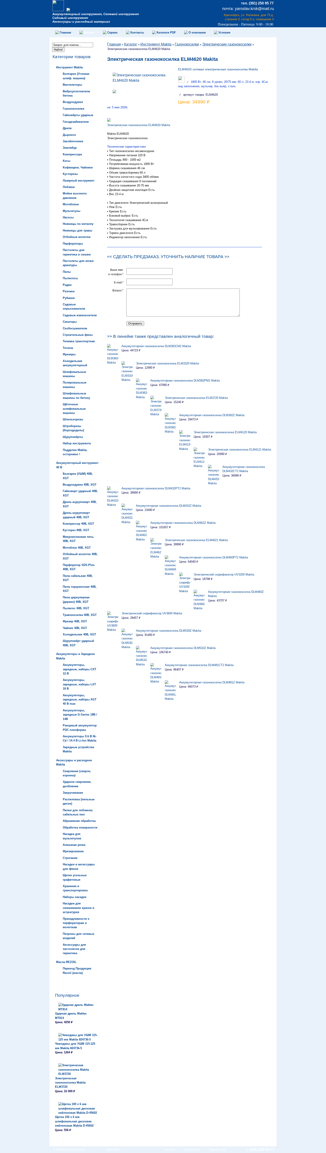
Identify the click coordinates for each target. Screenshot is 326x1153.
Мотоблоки (71, 204)
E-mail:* (119, 282)
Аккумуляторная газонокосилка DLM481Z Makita (211, 682)
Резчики (69, 291)
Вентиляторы (72, 84)
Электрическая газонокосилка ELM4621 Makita (196, 540)
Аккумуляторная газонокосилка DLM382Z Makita (211, 415)
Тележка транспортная (79, 341)
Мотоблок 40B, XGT (77, 547)
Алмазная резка (74, 844)
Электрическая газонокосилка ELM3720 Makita (196, 397)
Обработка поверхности (80, 827)
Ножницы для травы (77, 230)
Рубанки (69, 298)
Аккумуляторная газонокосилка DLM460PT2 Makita (213, 557)
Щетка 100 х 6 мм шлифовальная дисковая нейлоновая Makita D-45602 (74, 1121)
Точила (68, 348)
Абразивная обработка (79, 821)
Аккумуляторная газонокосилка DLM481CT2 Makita (199, 665)
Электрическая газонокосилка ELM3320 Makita (167, 363)
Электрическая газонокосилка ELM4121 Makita (239, 449)
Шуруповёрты (73, 437)
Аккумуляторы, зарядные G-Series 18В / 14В (80, 715)
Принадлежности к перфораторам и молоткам (76, 923)
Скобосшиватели (75, 328)
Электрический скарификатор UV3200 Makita (224, 574)
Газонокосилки (73, 108)
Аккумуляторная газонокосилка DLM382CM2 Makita (156, 346)
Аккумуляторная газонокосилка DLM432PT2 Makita (156, 488)
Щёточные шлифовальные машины (74, 409)
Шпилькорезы (73, 419)
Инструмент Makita (69, 67)
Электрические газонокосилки (226, 44)
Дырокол (69, 134)
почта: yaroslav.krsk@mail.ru (248, 8)
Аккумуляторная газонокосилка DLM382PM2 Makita (185, 380)
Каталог (130, 44)
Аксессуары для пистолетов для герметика (74, 949)
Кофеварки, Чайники (78, 167)
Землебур (70, 147)
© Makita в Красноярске (69, 1149)
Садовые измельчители (80, 315)
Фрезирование (73, 851)
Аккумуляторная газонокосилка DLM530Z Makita (168, 630)
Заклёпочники (73, 141)
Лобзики (69, 187)
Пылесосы (70, 278)
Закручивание (73, 792)
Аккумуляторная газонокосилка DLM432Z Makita (168, 505)
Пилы (67, 271)
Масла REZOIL (66, 962)
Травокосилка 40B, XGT (80, 615)
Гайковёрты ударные (78, 115)
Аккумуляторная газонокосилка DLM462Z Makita (183, 522)
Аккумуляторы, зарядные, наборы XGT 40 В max (79, 700)
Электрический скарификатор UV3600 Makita (152, 613)
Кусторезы (70, 174)
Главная (114, 44)
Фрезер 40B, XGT (75, 621)
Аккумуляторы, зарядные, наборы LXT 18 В (79, 684)
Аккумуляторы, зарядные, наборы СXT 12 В (79, 669)
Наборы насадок (74, 897)
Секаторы (70, 321)
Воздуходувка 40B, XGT (79, 484)
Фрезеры (69, 354)
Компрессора (72, 154)
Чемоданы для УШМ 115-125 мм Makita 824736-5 (75, 1046)
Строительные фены (78, 334)
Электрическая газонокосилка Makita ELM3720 (70, 1083)
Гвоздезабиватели (76, 121)
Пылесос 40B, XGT (76, 608)
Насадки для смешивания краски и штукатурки (78, 908)
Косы (66, 160)
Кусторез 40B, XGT (76, 530)
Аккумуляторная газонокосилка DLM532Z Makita (183, 648)
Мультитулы (71, 211)
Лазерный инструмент (78, 180)
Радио (67, 285)
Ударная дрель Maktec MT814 (71, 1015)
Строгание (70, 858)
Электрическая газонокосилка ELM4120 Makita (225, 432)
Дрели (67, 128)
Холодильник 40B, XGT (79, 634)
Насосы (68, 217)
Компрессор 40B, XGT (78, 523)
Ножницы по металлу (78, 223)
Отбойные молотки (76, 237)
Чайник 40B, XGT (75, 628)
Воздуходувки (73, 102)
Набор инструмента (77, 443)
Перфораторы (73, 243)
